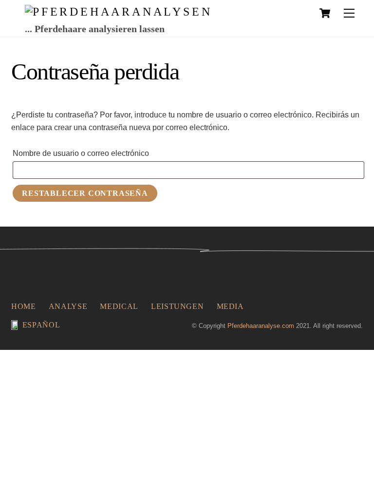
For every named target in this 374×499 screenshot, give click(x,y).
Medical (119, 306)
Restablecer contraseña (85, 193)
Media (230, 306)
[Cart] (325, 13)
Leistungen (177, 306)
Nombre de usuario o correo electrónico (102, 153)
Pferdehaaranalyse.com (260, 325)
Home (23, 306)
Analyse (68, 306)
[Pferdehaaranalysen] (118, 11)
